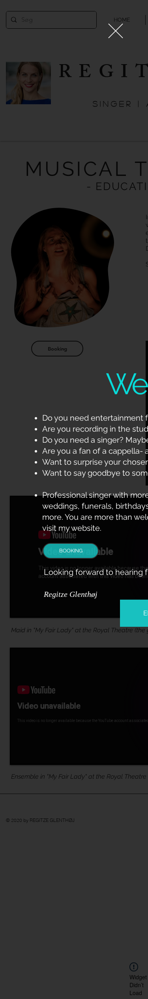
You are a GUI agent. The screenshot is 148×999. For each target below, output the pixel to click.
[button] (115, 31)
